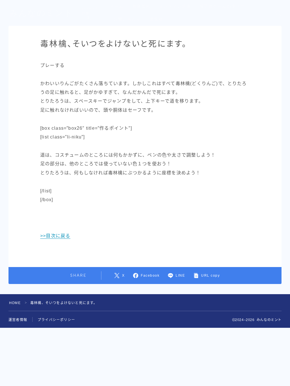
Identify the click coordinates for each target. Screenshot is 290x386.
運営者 (156, 19)
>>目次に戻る (55, 235)
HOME (15, 303)
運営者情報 (17, 320)
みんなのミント (41, 13)
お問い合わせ (127, 19)
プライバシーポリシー (56, 320)
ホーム (117, 6)
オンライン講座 (175, 6)
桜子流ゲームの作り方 (222, 6)
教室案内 (141, 6)
